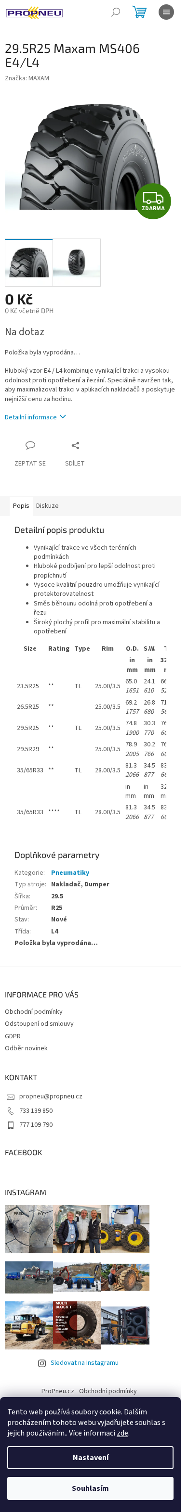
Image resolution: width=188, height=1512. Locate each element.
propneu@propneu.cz (50, 1096)
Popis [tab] (21, 506)
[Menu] (166, 12)
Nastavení (90, 1457)
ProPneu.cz (57, 1391)
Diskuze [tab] (47, 506)
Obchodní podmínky (34, 1012)
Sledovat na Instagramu (85, 1363)
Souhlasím (90, 1488)
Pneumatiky (70, 873)
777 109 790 (36, 1125)
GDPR (13, 1036)
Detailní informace (31, 417)
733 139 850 (36, 1111)
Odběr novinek (26, 1048)
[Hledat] (115, 12)
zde (122, 1433)
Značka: (27, 78)
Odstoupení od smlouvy (39, 1024)
